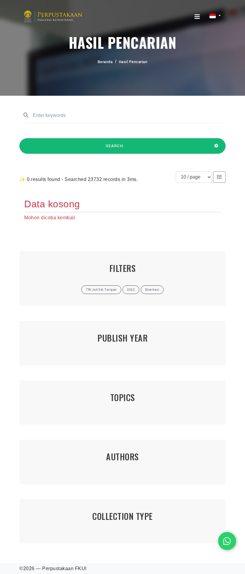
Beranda (105, 62)
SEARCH (114, 146)
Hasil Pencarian (133, 62)
